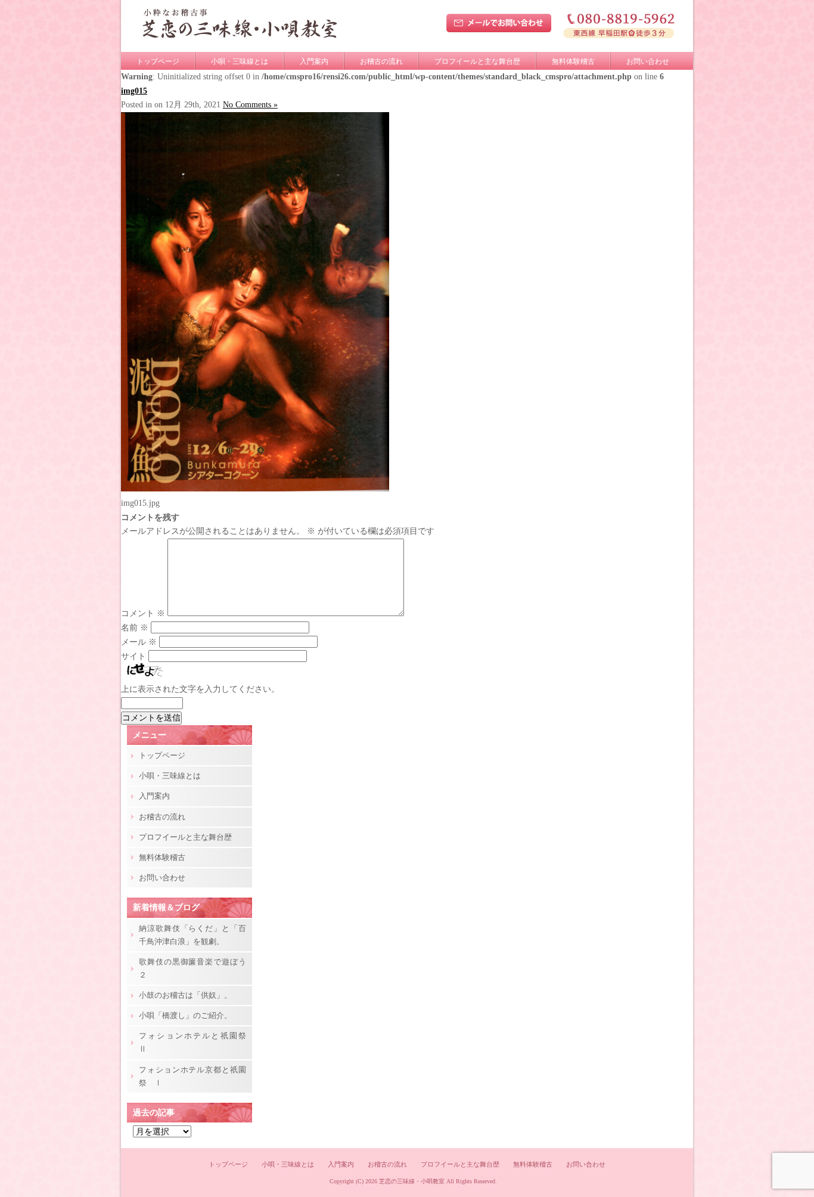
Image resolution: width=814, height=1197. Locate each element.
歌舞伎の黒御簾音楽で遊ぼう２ (192, 968)
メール (139, 642)
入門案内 (314, 61)
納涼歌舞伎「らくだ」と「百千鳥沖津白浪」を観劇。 (192, 935)
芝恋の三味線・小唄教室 (412, 1181)
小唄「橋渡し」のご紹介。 (185, 1015)
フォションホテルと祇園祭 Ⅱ (195, 1042)
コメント (143, 613)
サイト (133, 656)
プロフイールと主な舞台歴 (477, 61)
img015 (134, 90)
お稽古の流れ (381, 61)
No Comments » (250, 104)
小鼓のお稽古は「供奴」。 (185, 995)
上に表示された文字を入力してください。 (200, 689)
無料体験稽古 (573, 61)
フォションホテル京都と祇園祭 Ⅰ (192, 1076)
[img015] (255, 488)
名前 (134, 627)
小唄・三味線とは (239, 61)
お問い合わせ (647, 61)
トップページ (157, 61)
